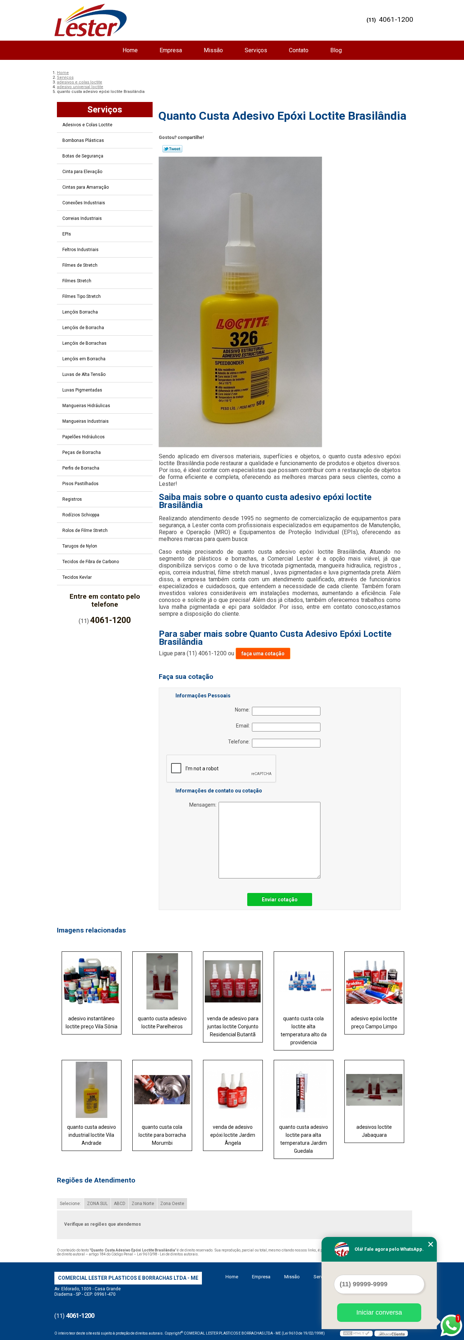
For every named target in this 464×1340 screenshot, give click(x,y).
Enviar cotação (280, 899)
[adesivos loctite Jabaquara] (374, 1089)
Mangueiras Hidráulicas (86, 405)
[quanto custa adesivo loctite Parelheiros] (162, 981)
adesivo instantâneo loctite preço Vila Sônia (91, 1022)
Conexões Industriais (83, 202)
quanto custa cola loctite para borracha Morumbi (162, 1135)
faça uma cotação (263, 653)
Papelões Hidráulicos (83, 436)
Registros (72, 499)
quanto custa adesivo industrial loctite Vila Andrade (91, 1135)
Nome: (243, 710)
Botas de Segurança (82, 156)
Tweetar (172, 148)
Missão (213, 50)
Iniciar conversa (379, 1312)
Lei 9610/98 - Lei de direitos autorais (167, 1254)
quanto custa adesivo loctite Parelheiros (162, 1022)
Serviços (256, 50)
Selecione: (70, 1203)
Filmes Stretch (76, 280)
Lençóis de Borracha (83, 327)
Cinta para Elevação (82, 171)
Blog (336, 50)
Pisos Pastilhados (80, 483)
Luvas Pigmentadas (82, 390)
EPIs (66, 234)
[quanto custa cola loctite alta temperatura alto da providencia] (304, 981)
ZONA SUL (97, 1203)
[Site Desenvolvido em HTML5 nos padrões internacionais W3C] (356, 1333)
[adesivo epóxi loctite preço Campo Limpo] (374, 981)
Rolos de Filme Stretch (85, 530)
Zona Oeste (172, 1203)
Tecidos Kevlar (77, 577)
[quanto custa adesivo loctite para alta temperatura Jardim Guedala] (304, 1089)
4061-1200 (396, 19)
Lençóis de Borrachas (84, 343)
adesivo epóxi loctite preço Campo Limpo (374, 1022)
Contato (298, 50)
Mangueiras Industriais (85, 421)
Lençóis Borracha (80, 312)
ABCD (119, 1203)
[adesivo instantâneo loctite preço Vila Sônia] (91, 981)
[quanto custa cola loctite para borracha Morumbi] (162, 1089)
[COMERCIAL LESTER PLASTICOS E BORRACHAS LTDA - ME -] (90, 20)
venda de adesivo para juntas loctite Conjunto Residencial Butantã (232, 1026)
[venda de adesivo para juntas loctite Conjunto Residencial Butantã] (233, 981)
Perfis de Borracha (80, 468)
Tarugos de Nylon (79, 546)
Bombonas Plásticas (83, 140)
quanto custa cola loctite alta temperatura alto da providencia (304, 1030)
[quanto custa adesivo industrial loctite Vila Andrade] (91, 1089)
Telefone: (240, 742)
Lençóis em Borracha (83, 358)
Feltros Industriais (80, 249)
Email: (244, 726)
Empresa (171, 50)
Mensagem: (204, 805)
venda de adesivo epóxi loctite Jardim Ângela (232, 1135)
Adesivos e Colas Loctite (87, 124)
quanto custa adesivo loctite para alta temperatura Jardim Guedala (303, 1139)
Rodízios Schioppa (80, 514)
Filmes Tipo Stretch (81, 296)
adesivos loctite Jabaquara (374, 1131)
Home (130, 50)
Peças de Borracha (81, 452)
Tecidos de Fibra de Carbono (90, 561)
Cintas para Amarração (85, 187)
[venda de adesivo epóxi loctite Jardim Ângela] (233, 1089)
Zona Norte (143, 1203)
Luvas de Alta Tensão (83, 374)
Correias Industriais (82, 218)
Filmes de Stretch (80, 265)
